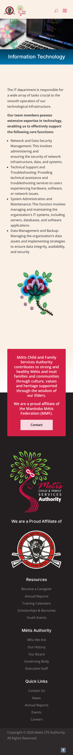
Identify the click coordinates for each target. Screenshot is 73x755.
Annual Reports (36, 596)
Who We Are (36, 640)
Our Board (36, 654)
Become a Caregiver (36, 589)
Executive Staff (36, 668)
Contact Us (36, 690)
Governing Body (36, 661)
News (36, 698)
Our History (37, 647)
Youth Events (37, 617)
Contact (37, 425)
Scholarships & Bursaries (36, 610)
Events (36, 712)
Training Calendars (36, 603)
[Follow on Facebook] (63, 750)
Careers (37, 719)
